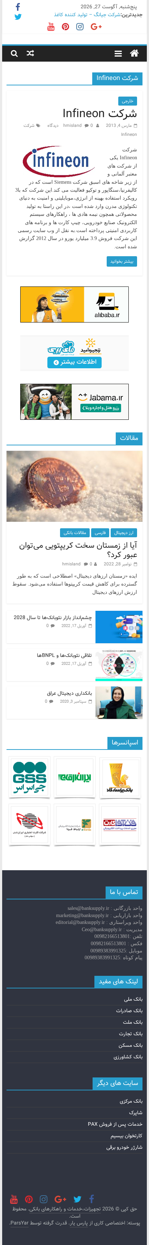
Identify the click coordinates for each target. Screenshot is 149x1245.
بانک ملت (132, 1022)
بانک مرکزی (131, 1101)
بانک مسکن (130, 1045)
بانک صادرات (129, 1011)
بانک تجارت (130, 1034)
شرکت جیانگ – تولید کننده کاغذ (87, 15)
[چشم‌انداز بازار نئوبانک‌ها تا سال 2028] (118, 615)
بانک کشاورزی (128, 1057)
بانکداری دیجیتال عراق (69, 693)
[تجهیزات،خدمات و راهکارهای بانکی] (134, 54)
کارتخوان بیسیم (126, 1136)
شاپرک (135, 1113)
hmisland (73, 125)
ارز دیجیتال (123, 532)
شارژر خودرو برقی (124, 1147)
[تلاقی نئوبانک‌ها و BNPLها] (118, 653)
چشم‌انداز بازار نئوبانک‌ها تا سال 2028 (53, 618)
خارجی (127, 101)
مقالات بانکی (75, 532)
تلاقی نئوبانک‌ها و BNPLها (64, 655)
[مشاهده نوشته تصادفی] (30, 53)
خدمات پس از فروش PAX (115, 1124)
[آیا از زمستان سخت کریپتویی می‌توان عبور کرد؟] (74, 455)
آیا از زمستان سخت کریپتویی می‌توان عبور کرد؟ (78, 550)
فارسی (100, 532)
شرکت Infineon (100, 114)
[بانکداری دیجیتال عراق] (118, 690)
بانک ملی (133, 999)
